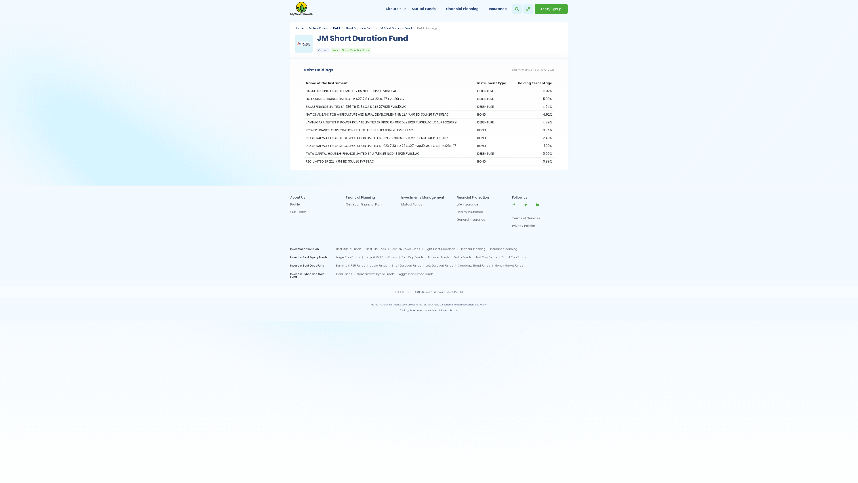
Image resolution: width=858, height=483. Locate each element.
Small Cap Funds (514, 257)
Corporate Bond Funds (474, 265)
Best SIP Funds (376, 249)
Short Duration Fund (359, 28)
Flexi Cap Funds (412, 257)
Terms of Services (526, 218)
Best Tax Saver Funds (405, 249)
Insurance (498, 8)
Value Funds (462, 257)
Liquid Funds (378, 265)
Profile (295, 205)
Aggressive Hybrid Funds (416, 274)
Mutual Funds (424, 8)
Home (299, 28)
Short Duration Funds (406, 265)
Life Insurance (467, 205)
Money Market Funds (509, 265)
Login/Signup (551, 9)
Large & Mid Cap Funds (381, 257)
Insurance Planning (503, 249)
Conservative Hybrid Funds (375, 274)
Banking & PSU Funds (350, 265)
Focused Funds (439, 257)
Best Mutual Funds (348, 249)
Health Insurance (470, 212)
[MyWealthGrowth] (301, 9)
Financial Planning (462, 8)
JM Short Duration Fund (395, 28)
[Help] (528, 9)
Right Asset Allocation (440, 249)
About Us (393, 8)
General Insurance (471, 220)
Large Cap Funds (348, 257)
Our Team (298, 212)
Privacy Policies (524, 225)
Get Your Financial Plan (364, 205)
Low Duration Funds (439, 265)
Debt (336, 28)
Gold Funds (344, 274)
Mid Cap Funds (486, 257)
